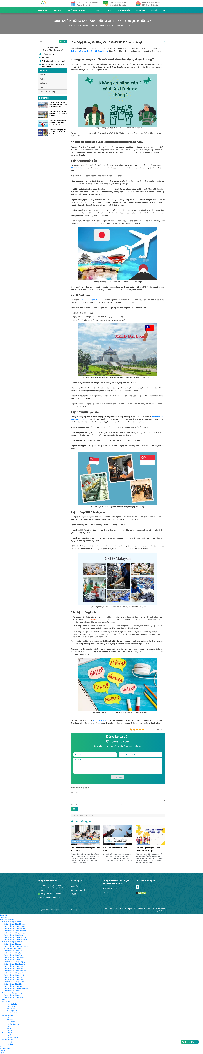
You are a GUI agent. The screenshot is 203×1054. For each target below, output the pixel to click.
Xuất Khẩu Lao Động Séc (13, 984)
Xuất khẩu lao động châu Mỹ (12, 993)
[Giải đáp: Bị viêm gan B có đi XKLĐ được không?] (150, 844)
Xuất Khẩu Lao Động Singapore (15, 930)
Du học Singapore (10, 1011)
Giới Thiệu (58, 10)
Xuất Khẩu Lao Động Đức (13, 951)
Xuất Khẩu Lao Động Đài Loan (14, 924)
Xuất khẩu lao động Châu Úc (12, 942)
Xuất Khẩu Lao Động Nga (13, 977)
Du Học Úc (8, 1035)
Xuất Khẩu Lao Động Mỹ (12, 995)
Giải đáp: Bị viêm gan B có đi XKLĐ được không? (148, 849)
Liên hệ (73, 894)
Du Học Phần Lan (10, 1028)
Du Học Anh (8, 1019)
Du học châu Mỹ (7, 1039)
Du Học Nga (8, 1026)
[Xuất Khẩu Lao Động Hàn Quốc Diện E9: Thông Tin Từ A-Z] (43, 135)
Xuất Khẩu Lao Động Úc (12, 944)
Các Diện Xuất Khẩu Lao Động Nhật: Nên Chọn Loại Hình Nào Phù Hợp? (58, 104)
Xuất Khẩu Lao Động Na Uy (13, 973)
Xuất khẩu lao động (110, 888)
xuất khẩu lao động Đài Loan (91, 300)
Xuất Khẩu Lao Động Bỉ (12, 959)
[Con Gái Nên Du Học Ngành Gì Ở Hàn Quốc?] (85, 844)
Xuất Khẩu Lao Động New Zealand (16, 946)
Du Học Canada (9, 1044)
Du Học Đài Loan (10, 1008)
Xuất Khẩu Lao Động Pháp (13, 979)
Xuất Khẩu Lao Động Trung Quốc (15, 939)
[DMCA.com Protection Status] (141, 894)
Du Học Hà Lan (9, 1022)
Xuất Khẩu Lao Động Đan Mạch (15, 971)
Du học (105, 892)
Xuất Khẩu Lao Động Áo (12, 953)
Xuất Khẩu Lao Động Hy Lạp (14, 968)
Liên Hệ (154, 10)
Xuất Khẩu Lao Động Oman (13, 935)
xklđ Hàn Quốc (93, 619)
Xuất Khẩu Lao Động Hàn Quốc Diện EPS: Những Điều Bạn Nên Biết (57, 123)
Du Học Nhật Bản (10, 1006)
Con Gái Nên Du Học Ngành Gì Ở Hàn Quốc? (85, 849)
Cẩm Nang (140, 10)
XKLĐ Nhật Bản (77, 168)
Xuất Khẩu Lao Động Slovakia (14, 986)
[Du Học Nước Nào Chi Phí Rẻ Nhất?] (117, 844)
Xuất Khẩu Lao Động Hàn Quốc (15, 926)
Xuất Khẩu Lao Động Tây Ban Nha (16, 988)
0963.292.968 (121, 741)
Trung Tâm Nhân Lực (100, 720)
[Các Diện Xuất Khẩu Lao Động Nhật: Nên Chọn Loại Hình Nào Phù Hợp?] (43, 108)
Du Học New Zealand (11, 1037)
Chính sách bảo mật (78, 890)
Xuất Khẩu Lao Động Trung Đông (15, 937)
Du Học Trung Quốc (11, 1013)
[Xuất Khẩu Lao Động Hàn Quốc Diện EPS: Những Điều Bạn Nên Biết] (43, 126)
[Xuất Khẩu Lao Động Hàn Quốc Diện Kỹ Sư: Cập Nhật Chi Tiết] (43, 117)
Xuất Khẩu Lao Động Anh (13, 955)
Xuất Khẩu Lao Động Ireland (14, 975)
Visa (110, 10)
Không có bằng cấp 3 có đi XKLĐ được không (89, 51)
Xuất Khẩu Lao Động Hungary (14, 962)
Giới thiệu (74, 886)
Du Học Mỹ (8, 1042)
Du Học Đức (8, 1017)
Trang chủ (42, 10)
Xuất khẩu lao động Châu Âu (12, 948)
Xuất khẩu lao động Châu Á (11, 922)
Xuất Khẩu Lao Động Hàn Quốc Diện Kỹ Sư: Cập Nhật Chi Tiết (58, 113)
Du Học (97, 10)
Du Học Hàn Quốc (10, 1004)
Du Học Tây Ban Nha (11, 1024)
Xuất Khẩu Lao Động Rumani (14, 982)
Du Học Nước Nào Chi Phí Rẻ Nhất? (116, 849)
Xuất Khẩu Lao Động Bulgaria (14, 964)
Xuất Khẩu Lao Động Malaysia (14, 933)
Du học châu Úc (7, 1033)
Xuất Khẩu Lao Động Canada (14, 997)
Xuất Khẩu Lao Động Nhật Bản (14, 928)
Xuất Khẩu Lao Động (77, 10)
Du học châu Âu (7, 1015)
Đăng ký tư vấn (191, 1042)
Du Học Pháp (9, 1031)
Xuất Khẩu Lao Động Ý (12, 991)
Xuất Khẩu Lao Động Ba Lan (14, 957)
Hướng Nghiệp (124, 10)
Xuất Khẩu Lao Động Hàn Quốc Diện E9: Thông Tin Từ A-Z (57, 132)
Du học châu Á (7, 1002)
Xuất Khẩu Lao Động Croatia (14, 966)
